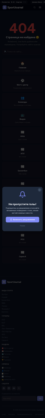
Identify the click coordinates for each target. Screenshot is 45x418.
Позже (22, 226)
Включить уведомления (24, 220)
